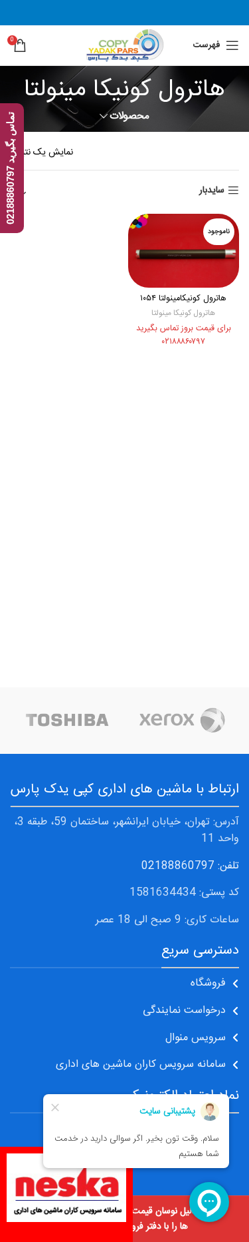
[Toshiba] (67, 720)
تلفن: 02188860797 (190, 866)
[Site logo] (124, 46)
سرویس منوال (195, 1038)
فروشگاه (208, 983)
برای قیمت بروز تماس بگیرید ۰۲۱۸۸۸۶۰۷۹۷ (183, 335)
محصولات (129, 116)
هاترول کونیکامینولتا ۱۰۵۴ (183, 299)
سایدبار (211, 190)
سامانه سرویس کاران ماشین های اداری (141, 1065)
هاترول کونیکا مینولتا (183, 313)
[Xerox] (182, 720)
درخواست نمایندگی (184, 1011)
